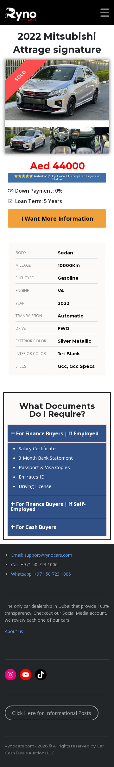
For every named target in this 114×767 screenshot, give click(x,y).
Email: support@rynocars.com (41, 555)
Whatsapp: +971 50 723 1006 (41, 574)
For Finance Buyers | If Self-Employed (48, 507)
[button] (57, 433)
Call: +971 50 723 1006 (34, 564)
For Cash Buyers (36, 527)
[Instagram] (10, 674)
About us (14, 631)
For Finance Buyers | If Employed (57, 433)
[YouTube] (25, 674)
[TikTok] (41, 674)
